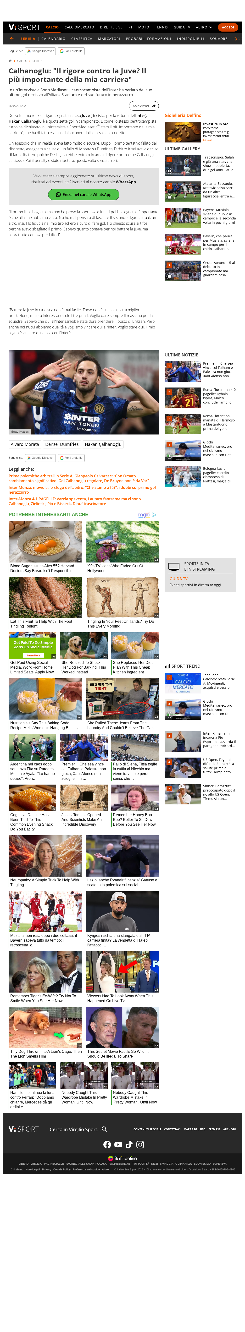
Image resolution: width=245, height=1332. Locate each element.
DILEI (154, 1164)
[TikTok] (129, 1147)
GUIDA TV (182, 27)
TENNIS (161, 27)
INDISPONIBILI (190, 38)
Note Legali (33, 1169)
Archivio (229, 1129)
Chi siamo (17, 1169)
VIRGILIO (36, 1164)
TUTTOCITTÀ (140, 1164)
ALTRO (201, 27)
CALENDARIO (53, 38)
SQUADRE (219, 38)
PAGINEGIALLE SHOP (80, 1164)
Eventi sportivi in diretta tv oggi (195, 584)
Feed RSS (214, 1129)
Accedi (228, 27)
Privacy (46, 1169)
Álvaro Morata (25, 444)
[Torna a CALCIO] (12, 38)
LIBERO (24, 1164)
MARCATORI (109, 38)
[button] (236, 38)
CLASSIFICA (81, 38)
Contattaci (172, 1129)
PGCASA (101, 1164)
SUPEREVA (220, 1164)
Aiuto (105, 1169)
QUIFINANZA (183, 1164)
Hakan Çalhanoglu (103, 444)
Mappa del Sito (195, 1129)
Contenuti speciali (147, 1129)
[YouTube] (118, 1147)
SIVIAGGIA (166, 1164)
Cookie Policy (62, 1169)
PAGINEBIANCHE (119, 1164)
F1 (130, 27)
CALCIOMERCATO (79, 27)
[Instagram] (140, 1147)
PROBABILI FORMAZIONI (148, 38)
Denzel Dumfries (62, 444)
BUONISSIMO (202, 1164)
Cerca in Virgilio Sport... (75, 1129)
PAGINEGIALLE (54, 1164)
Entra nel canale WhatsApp (87, 194)
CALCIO (52, 27)
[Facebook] (107, 1147)
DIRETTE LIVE (111, 27)
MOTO (143, 27)
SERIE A (38, 61)
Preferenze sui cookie (86, 1169)
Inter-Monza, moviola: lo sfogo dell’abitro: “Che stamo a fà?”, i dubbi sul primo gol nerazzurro (82, 490)
